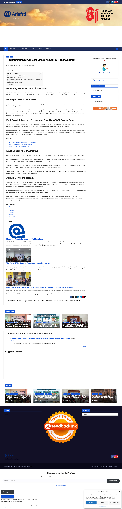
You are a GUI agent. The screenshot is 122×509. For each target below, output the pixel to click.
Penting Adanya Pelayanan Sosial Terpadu (20, 144)
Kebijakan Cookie (9, 508)
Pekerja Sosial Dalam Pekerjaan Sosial (19, 146)
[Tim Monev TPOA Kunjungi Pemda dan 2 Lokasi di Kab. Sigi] (18, 255)
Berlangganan (112, 480)
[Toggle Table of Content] (40, 74)
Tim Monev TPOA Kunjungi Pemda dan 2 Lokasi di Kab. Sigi (28, 263)
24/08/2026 (10, 400)
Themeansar (30, 466)
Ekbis (46, 322)
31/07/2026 (39, 400)
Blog (33, 48)
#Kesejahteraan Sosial (28, 65)
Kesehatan (16, 322)
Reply (84, 346)
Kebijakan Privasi (102, 506)
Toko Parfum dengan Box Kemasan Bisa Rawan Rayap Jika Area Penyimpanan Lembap (104, 397)
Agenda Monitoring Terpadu (15, 82)
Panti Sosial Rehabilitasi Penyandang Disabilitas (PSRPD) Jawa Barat (25, 79)
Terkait (11, 84)
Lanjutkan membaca (61, 485)
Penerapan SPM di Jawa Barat (15, 77)
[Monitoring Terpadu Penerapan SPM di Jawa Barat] (18, 231)
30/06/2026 (67, 400)
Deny (102, 502)
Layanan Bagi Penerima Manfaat (16, 80)
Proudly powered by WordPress (11, 466)
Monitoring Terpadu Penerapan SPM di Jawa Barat (22, 142)
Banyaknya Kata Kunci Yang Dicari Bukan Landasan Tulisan (26, 301)
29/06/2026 (96, 400)
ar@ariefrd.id (7, 414)
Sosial (11, 56)
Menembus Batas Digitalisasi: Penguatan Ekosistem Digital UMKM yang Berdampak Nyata (46, 326)
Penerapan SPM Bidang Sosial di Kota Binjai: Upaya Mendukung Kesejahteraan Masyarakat (39, 287)
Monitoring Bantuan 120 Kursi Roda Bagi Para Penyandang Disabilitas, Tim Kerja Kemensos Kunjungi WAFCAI (40, 338)
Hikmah (41, 48)
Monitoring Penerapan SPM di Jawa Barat (18, 75)
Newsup (24, 466)
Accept (91, 502)
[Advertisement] (61, 36)
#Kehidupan (19, 65)
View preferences (114, 502)
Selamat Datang (23, 48)
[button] (119, 491)
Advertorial (37, 322)
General (48, 48)
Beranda (12, 48)
